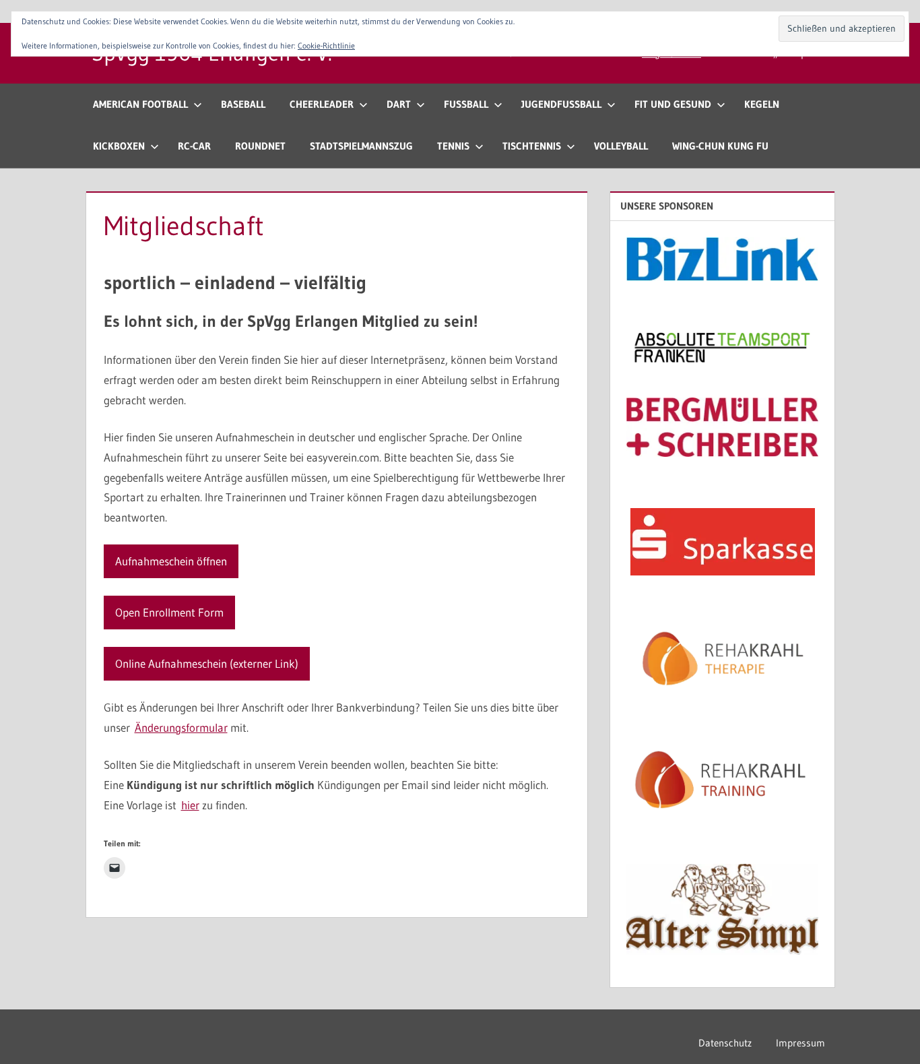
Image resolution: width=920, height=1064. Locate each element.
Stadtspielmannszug (361, 145)
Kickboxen (119, 145)
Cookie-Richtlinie (326, 45)
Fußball (466, 104)
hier (190, 805)
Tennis (453, 145)
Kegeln (761, 104)
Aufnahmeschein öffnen (171, 561)
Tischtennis (531, 145)
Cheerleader (322, 104)
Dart (399, 104)
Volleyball (621, 145)
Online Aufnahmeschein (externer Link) (206, 663)
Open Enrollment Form (169, 612)
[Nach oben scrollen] (888, 1032)
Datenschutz (725, 1042)
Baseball (243, 104)
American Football (140, 104)
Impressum (800, 1042)
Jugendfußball (561, 104)
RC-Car (194, 145)
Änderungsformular (181, 727)
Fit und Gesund (672, 104)
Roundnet (260, 145)
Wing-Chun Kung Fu (720, 145)
